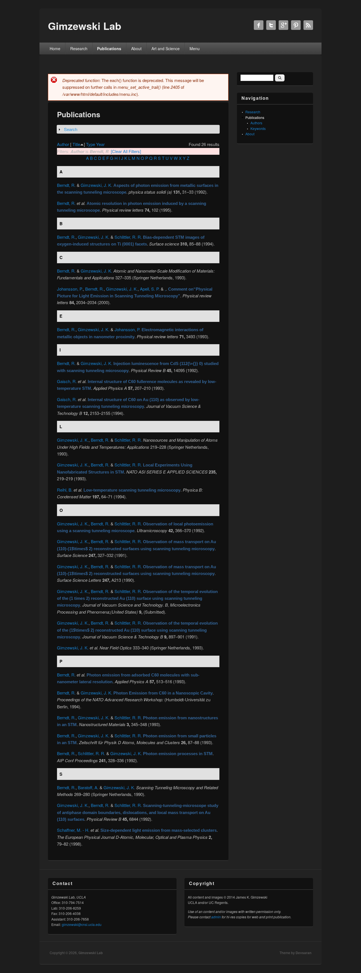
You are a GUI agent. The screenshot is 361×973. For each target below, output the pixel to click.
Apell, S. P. (150, 289)
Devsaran (303, 952)
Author (63, 144)
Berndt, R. (66, 185)
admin (216, 916)
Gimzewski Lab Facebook (258, 25)
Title (76, 144)
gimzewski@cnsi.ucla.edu (82, 924)
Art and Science (165, 48)
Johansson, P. (70, 289)
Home (55, 48)
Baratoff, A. (88, 787)
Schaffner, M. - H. (73, 830)
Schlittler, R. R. (128, 237)
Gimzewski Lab (90, 952)
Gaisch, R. (67, 381)
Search (70, 129)
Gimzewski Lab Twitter (271, 25)
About (136, 48)
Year (100, 144)
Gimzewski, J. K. (96, 185)
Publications (109, 48)
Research (78, 48)
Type (90, 144)
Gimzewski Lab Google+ (283, 25)
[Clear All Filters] (126, 151)
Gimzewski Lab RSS (308, 25)
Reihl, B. (64, 490)
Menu (195, 48)
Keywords (258, 128)
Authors (256, 122)
